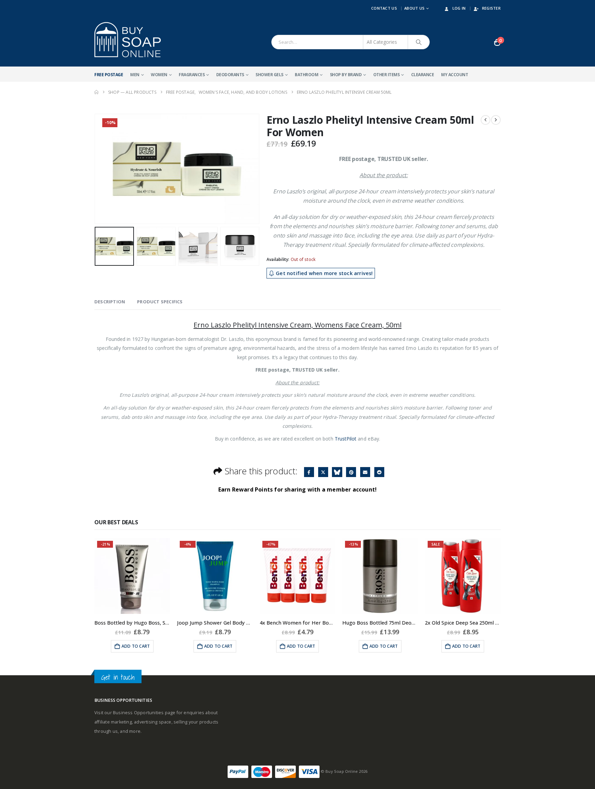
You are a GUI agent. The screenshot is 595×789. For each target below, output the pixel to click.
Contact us (384, 8)
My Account (454, 75)
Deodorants (230, 75)
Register (491, 8)
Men (134, 75)
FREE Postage (108, 75)
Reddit (379, 472)
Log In (459, 8)
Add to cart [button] (136, 646)
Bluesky (337, 472)
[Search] (418, 42)
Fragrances (192, 75)
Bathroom (306, 75)
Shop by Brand (346, 75)
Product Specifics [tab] (159, 302)
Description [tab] (109, 302)
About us (414, 8)
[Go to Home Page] (96, 92)
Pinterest (351, 472)
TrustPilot (346, 438)
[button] (96, 169)
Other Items (386, 75)
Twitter (323, 472)
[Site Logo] (127, 39)
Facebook (309, 472)
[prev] (485, 120)
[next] (496, 120)
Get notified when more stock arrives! (323, 273)
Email (365, 472)
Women (159, 75)
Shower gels (269, 75)
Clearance (422, 75)
